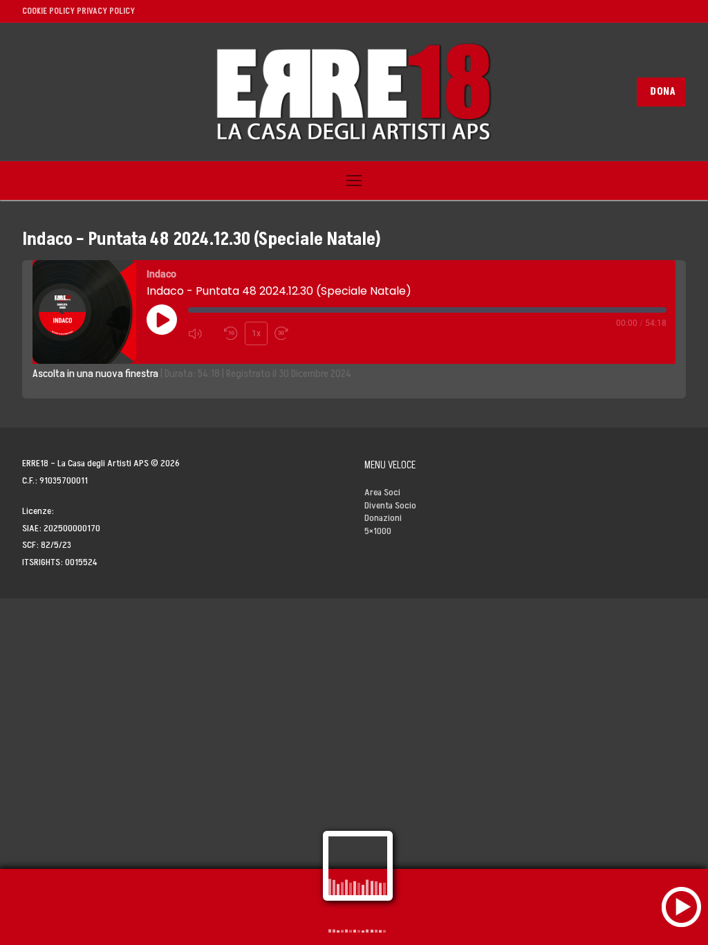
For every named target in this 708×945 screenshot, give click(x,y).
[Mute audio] (202, 333)
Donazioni (383, 517)
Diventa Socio (390, 505)
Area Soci (382, 492)
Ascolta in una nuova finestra (95, 373)
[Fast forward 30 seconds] (289, 333)
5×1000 (377, 531)
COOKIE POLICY (48, 11)
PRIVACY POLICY (106, 11)
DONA (663, 91)
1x (256, 333)
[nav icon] (354, 180)
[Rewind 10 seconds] (231, 333)
